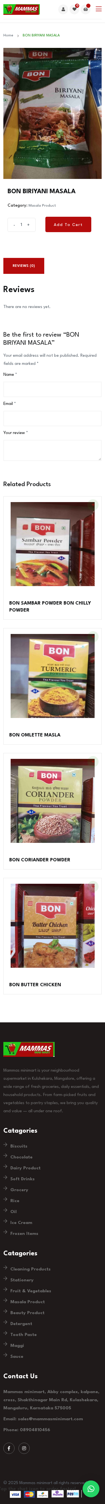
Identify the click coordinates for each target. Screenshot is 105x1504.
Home (9, 35)
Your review (15, 433)
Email (9, 404)
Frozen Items (24, 1234)
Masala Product (42, 205)
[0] (74, 10)
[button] (91, 1488)
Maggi (17, 1346)
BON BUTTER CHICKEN (35, 985)
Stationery (22, 1280)
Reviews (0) (24, 266)
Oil (13, 1212)
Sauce (16, 1356)
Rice (14, 1201)
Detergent (21, 1324)
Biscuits (18, 1146)
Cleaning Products (30, 1269)
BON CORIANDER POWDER (39, 860)
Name (10, 375)
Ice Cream (21, 1223)
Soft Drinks (22, 1179)
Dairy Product (25, 1168)
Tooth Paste (23, 1335)
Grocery (19, 1190)
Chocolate (21, 1157)
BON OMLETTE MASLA (34, 735)
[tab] (23, 266)
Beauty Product (27, 1313)
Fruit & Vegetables (30, 1291)
